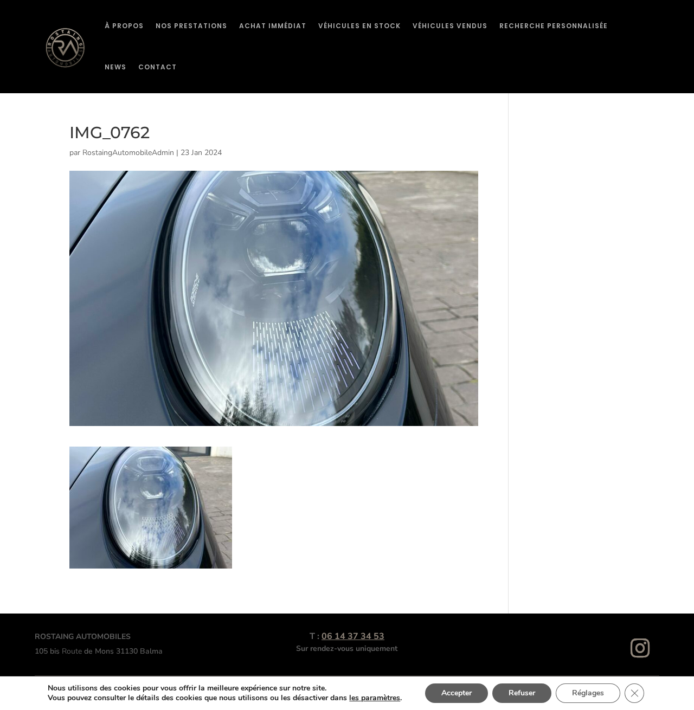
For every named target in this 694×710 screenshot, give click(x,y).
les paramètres (374, 698)
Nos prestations (191, 25)
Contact (157, 67)
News (115, 67)
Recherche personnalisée (553, 25)
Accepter (456, 693)
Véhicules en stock (359, 25)
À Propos (124, 25)
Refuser (522, 693)
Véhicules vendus (450, 25)
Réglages (588, 693)
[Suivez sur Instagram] (640, 648)
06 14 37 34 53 (353, 636)
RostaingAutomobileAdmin (128, 152)
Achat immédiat (272, 25)
